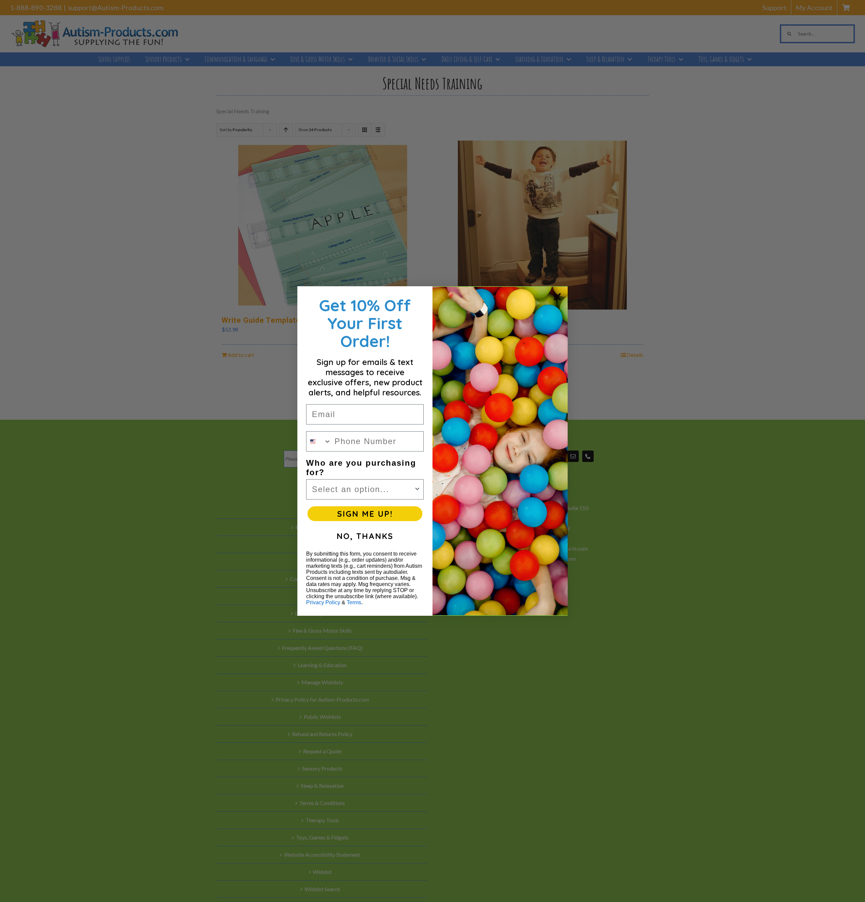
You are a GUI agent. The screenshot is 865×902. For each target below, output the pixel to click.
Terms (354, 602)
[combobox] (318, 441)
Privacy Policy (323, 602)
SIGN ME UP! (365, 514)
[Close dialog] (557, 297)
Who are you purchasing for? (361, 467)
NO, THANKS (365, 536)
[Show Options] (417, 489)
